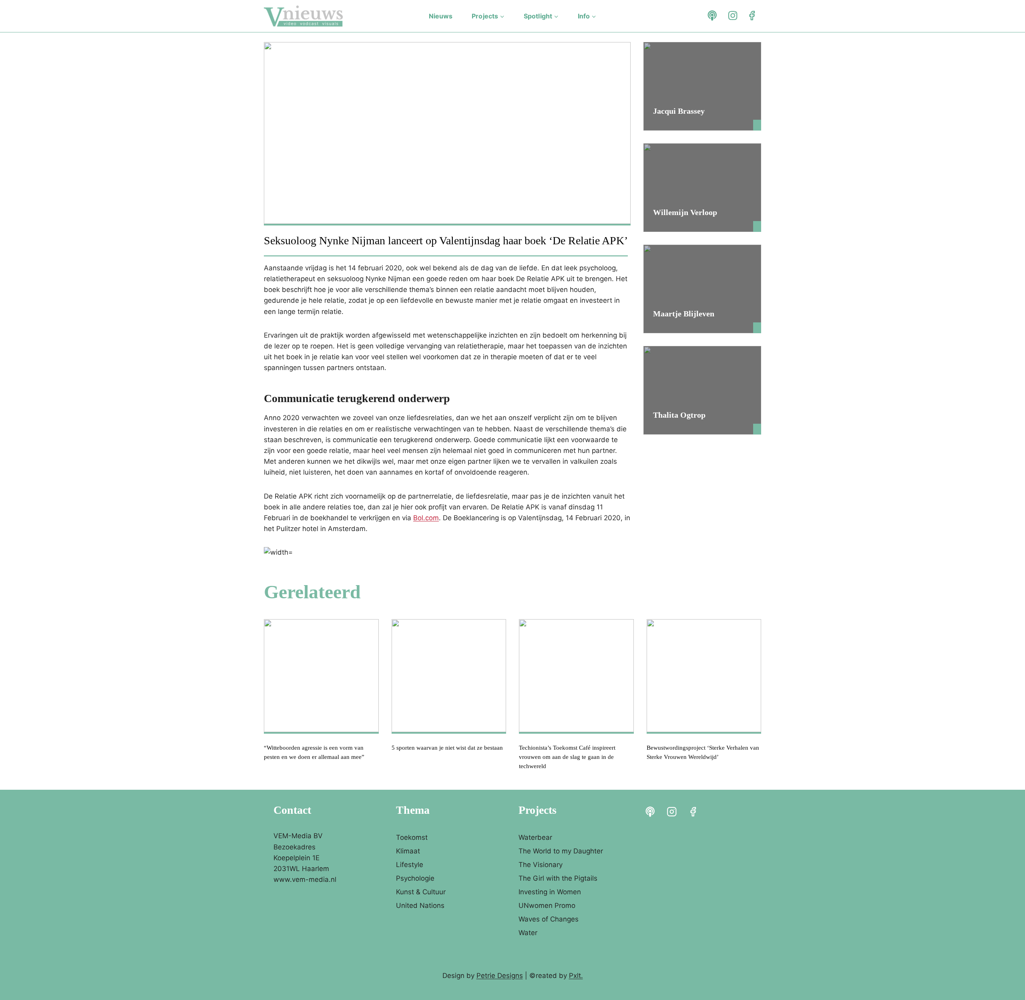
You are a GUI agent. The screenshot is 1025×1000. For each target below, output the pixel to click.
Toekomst (412, 837)
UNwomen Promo (547, 905)
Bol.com (426, 518)
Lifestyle (409, 865)
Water (528, 933)
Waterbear (535, 837)
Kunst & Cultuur (421, 892)
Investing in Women (550, 892)
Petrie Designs (499, 976)
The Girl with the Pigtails (558, 878)
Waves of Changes (549, 919)
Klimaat (408, 851)
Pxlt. (576, 976)
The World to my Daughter (561, 851)
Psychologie (415, 878)
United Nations (420, 905)
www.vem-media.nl (304, 879)
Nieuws (441, 16)
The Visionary (541, 865)
